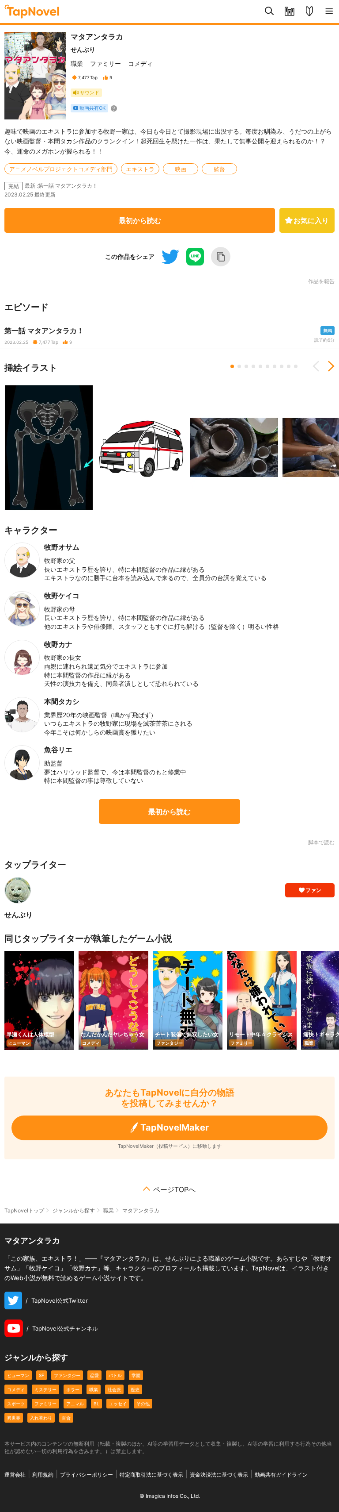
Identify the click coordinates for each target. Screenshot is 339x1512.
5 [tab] (260, 366)
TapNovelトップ (24, 1210)
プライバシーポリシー (86, 1474)
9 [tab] (288, 366)
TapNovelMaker (174, 1127)
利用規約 (42, 1474)
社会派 (114, 1389)
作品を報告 (321, 281)
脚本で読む (321, 842)
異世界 (13, 1417)
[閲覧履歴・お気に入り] (289, 11)
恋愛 (94, 1375)
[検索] (269, 11)
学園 (136, 1375)
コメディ (140, 63)
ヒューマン (18, 1375)
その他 (143, 1403)
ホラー (72, 1389)
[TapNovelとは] (309, 11)
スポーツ (16, 1403)
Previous (319, 366)
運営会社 (15, 1474)
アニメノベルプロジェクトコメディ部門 (61, 169)
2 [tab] (239, 366)
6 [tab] (267, 366)
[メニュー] (329, 11)
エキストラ (140, 169)
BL (96, 1403)
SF (41, 1375)
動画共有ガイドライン (281, 1474)
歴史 (135, 1389)
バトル (115, 1375)
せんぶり (83, 49)
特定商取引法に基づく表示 (151, 1474)
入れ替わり (41, 1417)
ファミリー (105, 63)
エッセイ (118, 1403)
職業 (77, 63)
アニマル (75, 1403)
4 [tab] (253, 366)
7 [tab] (274, 366)
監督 (219, 169)
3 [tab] (246, 366)
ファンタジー (67, 1375)
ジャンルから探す (74, 1210)
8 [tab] (281, 366)
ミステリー (45, 1389)
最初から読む (140, 220)
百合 (66, 1417)
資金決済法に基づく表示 (219, 1474)
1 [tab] (232, 366)
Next (328, 366)
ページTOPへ (174, 1189)
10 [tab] (296, 366)
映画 (180, 169)
